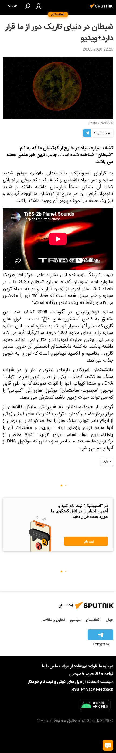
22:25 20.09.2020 (98, 50)
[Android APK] (95, 706)
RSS (75, 689)
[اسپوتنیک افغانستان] (102, 9)
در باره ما (106, 666)
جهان (107, 462)
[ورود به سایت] (38, 6)
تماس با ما (51, 666)
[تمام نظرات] (108, 745)
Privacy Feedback (97, 689)
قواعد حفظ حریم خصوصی (91, 674)
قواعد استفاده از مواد (79, 666)
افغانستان (93, 620)
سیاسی (75, 620)
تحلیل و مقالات (54, 620)
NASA (105, 123)
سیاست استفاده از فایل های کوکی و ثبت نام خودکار (70, 682)
